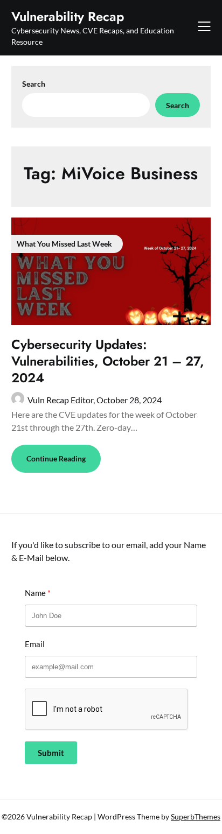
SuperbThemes (195, 816)
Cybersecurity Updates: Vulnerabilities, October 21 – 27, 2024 (107, 361)
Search (33, 83)
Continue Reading (56, 458)
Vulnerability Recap (67, 16)
